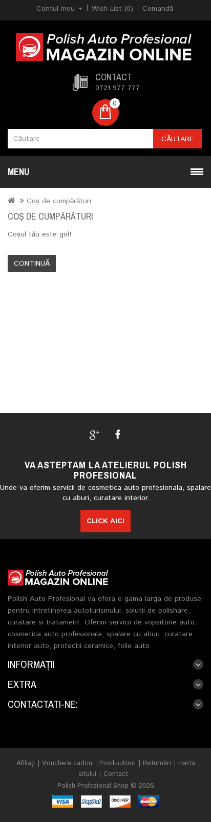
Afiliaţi (25, 763)
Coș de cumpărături (59, 201)
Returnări (157, 763)
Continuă (32, 263)
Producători (117, 763)
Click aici (105, 521)
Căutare (177, 139)
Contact (115, 774)
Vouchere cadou (67, 763)
